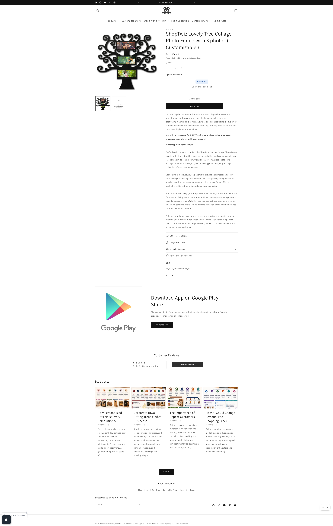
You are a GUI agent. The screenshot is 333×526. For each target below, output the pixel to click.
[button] (98, 11)
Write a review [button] (187, 364)
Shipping (180, 58)
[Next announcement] (194, 2)
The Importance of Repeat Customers (182, 415)
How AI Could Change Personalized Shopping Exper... (220, 417)
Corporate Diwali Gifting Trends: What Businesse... (148, 417)
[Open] (6, 519)
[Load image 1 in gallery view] (103, 103)
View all (166, 471)
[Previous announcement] (139, 2)
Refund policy (127, 524)
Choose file (202, 81)
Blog (140, 490)
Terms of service (152, 524)
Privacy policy (140, 524)
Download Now (162, 324)
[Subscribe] (139, 505)
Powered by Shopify (114, 524)
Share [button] (170, 275)
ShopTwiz (103, 524)
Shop (158, 490)
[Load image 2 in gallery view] (119, 103)
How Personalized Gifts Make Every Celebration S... (110, 417)
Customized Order (187, 490)
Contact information (181, 524)
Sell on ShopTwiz (170, 490)
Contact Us (149, 490)
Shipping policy (166, 524)
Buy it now (194, 106)
